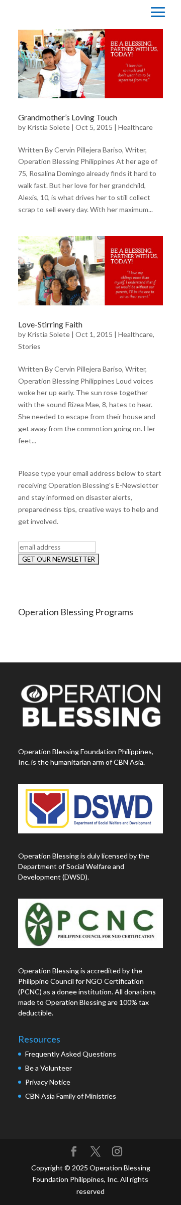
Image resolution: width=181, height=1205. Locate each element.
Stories (29, 346)
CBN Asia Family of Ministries (70, 1096)
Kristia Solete (48, 127)
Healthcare (135, 127)
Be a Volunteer (48, 1068)
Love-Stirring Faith (50, 324)
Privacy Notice (47, 1082)
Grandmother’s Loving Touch (67, 117)
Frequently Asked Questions (71, 1054)
